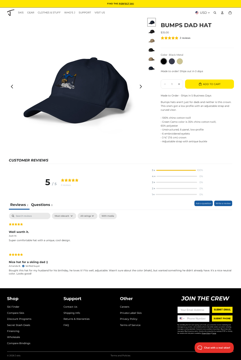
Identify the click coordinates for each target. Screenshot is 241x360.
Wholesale (13, 337)
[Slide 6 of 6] (151, 68)
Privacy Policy (128, 319)
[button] (177, 170)
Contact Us (70, 306)
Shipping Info (72, 312)
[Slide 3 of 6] (151, 40)
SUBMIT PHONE (222, 318)
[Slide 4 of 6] (151, 50)
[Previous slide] (11, 87)
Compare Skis (15, 312)
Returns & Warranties (77, 319)
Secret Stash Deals (18, 325)
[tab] (42, 205)
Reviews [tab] (19, 205)
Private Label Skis (131, 312)
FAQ (66, 325)
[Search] (215, 13)
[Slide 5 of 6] (151, 59)
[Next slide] (142, 87)
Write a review (223, 203)
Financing (13, 331)
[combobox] (181, 318)
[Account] (222, 13)
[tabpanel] (120, 247)
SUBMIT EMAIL (222, 310)
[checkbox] (108, 216)
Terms (214, 333)
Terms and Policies (120, 355)
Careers (124, 306)
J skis (17, 355)
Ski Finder (13, 306)
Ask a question (203, 203)
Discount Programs (19, 319)
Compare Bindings (18, 343)
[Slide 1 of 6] (151, 22)
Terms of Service (130, 325)
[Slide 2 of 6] (151, 31)
